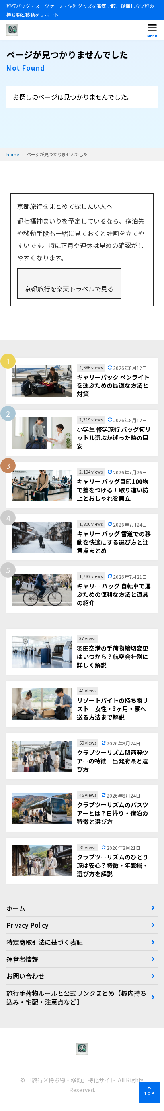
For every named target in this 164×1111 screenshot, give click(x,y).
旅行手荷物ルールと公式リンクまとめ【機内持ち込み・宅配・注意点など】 (76, 997)
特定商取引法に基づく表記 (44, 942)
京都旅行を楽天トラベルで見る (69, 288)
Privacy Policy (27, 925)
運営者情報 (22, 959)
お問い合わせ (25, 976)
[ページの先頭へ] (149, 1092)
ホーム (15, 908)
